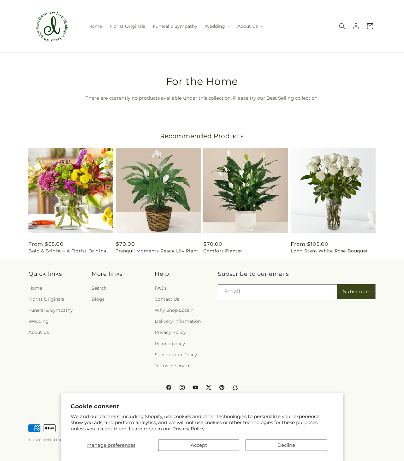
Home (35, 288)
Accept (199, 445)
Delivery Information (178, 321)
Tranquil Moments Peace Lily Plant (157, 251)
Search (99, 288)
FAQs (161, 288)
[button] (217, 26)
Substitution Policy (176, 355)
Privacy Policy (188, 429)
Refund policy (170, 343)
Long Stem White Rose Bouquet (329, 251)
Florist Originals (46, 299)
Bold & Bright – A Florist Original (68, 251)
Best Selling (280, 98)
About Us (38, 332)
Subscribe (356, 291)
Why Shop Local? (174, 310)
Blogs (98, 299)
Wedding (38, 321)
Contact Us (167, 299)
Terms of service (173, 366)
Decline (286, 445)
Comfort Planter (222, 251)
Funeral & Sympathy (50, 310)
